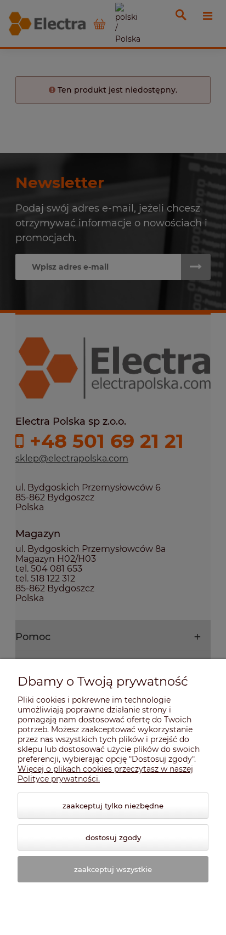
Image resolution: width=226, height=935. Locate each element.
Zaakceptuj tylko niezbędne (113, 805)
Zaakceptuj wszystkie (113, 869)
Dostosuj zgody (113, 837)
